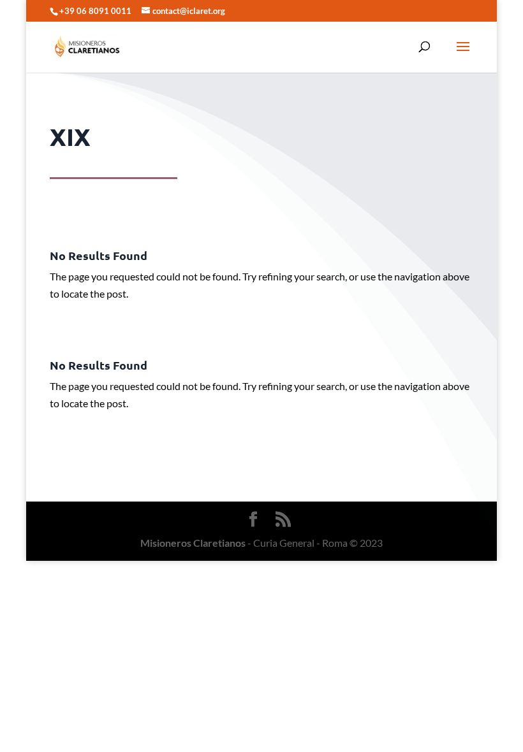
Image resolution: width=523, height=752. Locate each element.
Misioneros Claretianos (193, 543)
